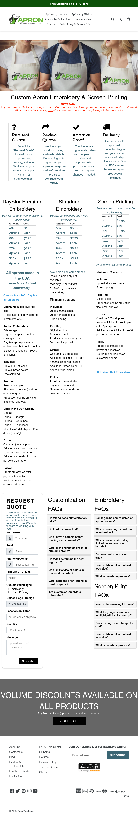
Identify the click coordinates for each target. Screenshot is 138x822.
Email (9, 545)
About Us (14, 747)
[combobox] (114, 19)
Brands (51, 24)
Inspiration (15, 776)
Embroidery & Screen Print (75, 24)
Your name (13, 532)
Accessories (84, 19)
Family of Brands (19, 771)
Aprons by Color (56, 14)
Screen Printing (19, 592)
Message (12, 637)
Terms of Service (49, 767)
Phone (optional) (17, 558)
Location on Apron (18, 611)
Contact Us (16, 752)
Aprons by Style (81, 14)
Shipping (44, 752)
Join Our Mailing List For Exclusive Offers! (97, 746)
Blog (12, 757)
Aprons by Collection (58, 19)
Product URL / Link (18, 571)
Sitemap (44, 772)
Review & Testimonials (16, 764)
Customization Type (19, 584)
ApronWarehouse (26, 810)
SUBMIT (31, 661)
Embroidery (17, 589)
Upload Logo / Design (20, 598)
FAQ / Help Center (50, 747)
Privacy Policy (47, 762)
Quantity (11, 624)
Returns (44, 757)
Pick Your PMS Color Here (113, 372)
